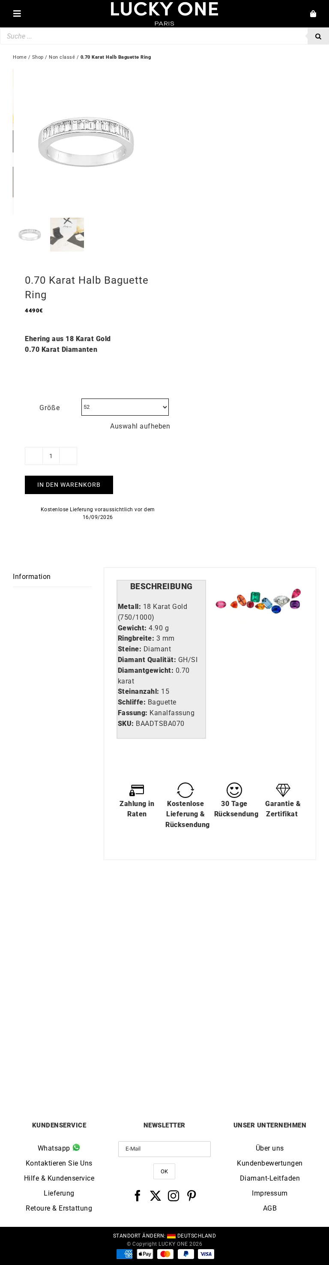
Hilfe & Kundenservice (59, 1178)
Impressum (270, 1193)
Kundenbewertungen (270, 1163)
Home (20, 57)
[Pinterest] (191, 1195)
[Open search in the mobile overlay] (164, 36)
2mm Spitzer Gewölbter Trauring (240, 1061)
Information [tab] (32, 577)
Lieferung (59, 1193)
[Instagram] (173, 1195)
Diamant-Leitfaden (270, 1178)
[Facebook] (138, 1195)
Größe (49, 408)
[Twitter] (156, 1195)
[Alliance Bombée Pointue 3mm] (88, 912)
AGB (270, 1208)
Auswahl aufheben (140, 426)
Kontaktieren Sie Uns (59, 1163)
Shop (38, 57)
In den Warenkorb (69, 484)
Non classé (62, 57)
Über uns (270, 1148)
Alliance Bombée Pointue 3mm (89, 1061)
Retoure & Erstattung (59, 1208)
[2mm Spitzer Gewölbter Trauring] (240, 912)
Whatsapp (55, 1148)
